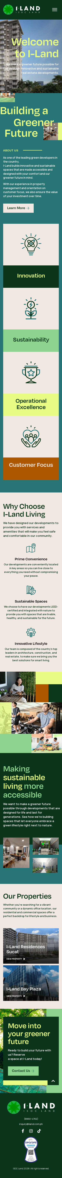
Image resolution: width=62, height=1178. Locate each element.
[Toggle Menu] (54, 9)
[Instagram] (31, 1131)
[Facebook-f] (23, 1131)
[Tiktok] (39, 1131)
